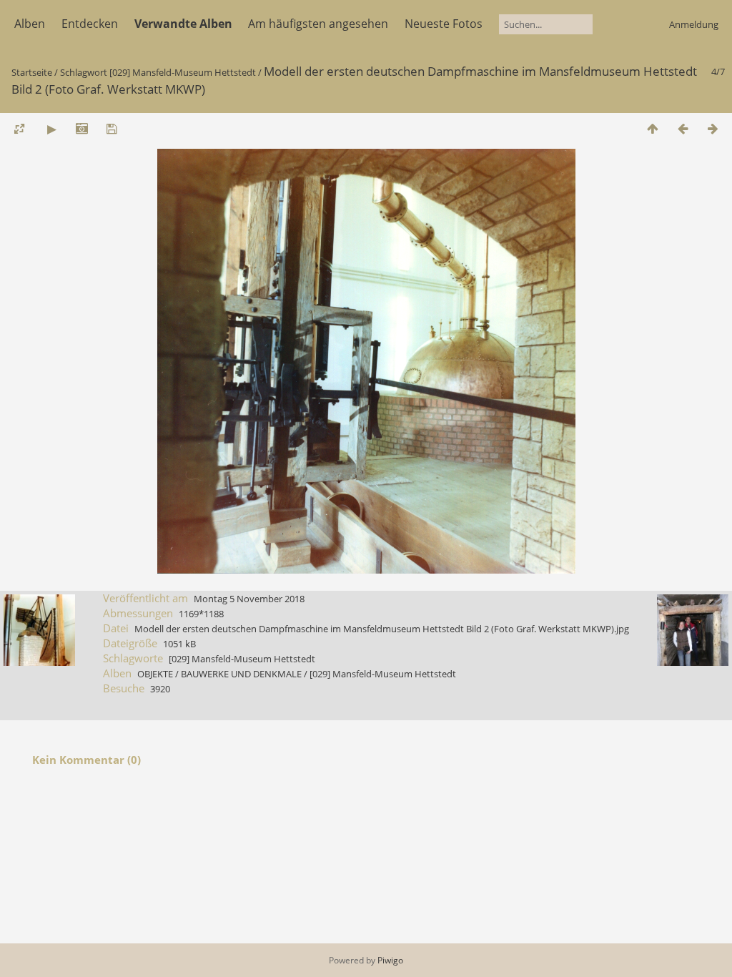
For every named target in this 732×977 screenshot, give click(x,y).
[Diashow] (51, 128)
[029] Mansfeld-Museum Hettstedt (182, 72)
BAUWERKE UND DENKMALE (241, 673)
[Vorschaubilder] (653, 128)
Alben (29, 23)
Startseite (31, 72)
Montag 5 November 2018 (249, 598)
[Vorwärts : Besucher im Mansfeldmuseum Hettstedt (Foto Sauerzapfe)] (713, 128)
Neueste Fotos (444, 23)
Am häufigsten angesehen (318, 23)
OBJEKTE (155, 673)
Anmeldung (693, 24)
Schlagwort (83, 72)
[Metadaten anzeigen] (81, 128)
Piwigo (390, 960)
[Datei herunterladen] (112, 128)
